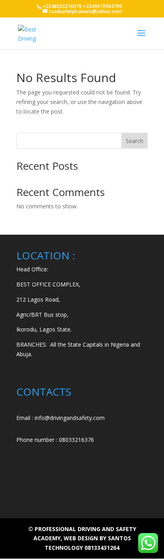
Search (134, 141)
